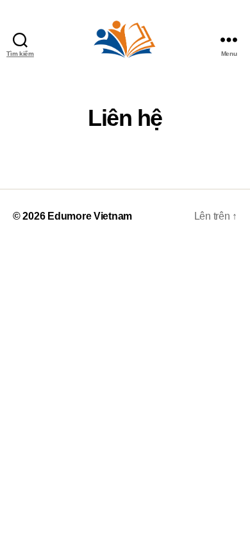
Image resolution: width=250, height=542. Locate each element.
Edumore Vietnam (89, 216)
